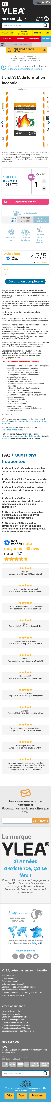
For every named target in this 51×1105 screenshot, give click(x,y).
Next (48, 122)
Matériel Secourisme (23, 33)
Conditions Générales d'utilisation (16, 1026)
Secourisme (34, 39)
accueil (19, 57)
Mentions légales (9, 976)
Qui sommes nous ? (10, 981)
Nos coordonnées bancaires (14, 990)
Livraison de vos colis (11, 1011)
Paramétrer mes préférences (37, 1096)
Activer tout (9, 1096)
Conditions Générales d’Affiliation (16, 1028)
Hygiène (46, 39)
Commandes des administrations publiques (20, 987)
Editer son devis (8, 1053)
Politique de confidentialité (13, 996)
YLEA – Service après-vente (14, 1020)
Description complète (24, 281)
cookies (32, 1091)
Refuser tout (21, 1096)
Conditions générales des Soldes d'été (18, 1031)
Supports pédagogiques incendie (25, 69)
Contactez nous (8, 979)
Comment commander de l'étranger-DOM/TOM (22, 993)
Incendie (20, 39)
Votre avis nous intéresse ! (13, 984)
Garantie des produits (11, 1014)
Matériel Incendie (41, 33)
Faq (4, 1047)
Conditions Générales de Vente (15, 1023)
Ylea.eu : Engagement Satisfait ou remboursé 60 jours (24, 1050)
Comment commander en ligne (14, 1017)
